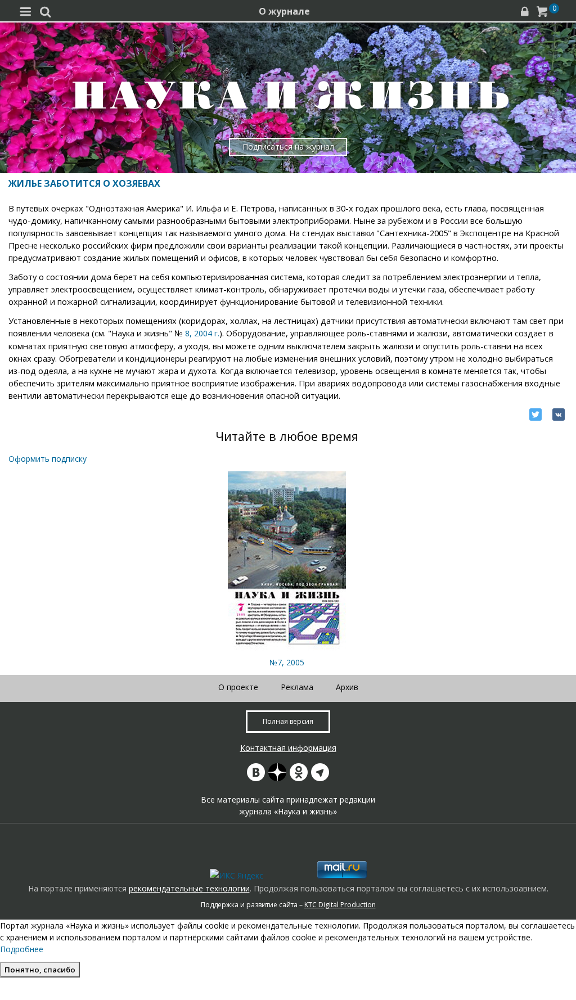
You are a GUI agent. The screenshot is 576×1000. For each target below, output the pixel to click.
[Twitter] (535, 414)
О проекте (238, 687)
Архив (347, 687)
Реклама (297, 687)
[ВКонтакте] (558, 414)
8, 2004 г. (202, 333)
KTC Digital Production (340, 904)
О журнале (284, 11)
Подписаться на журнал (288, 146)
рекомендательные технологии (189, 888)
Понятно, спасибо (39, 970)
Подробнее (21, 949)
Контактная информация (288, 747)
